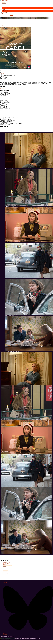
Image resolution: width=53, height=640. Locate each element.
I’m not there (5, 572)
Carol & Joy (5, 564)
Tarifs (3, 5)
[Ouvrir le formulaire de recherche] (27, 13)
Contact (3, 9)
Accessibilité (4, 3)
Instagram (5, 634)
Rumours (4, 566)
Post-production (6, 8)
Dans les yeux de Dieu (6, 562)
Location (3, 6)
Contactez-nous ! (7, 11)
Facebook (5, 582)
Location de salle (7, 7)
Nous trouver (6, 10)
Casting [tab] (3, 25)
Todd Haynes (2, 73)
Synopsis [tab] (3, 24)
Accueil (3, 2)
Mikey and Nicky (6, 563)
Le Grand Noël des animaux (7, 565)
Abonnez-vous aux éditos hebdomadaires (7, 636)
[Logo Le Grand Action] (4, 0)
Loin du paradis (5, 573)
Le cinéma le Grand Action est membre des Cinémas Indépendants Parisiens (27, 638)
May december (5, 570)
